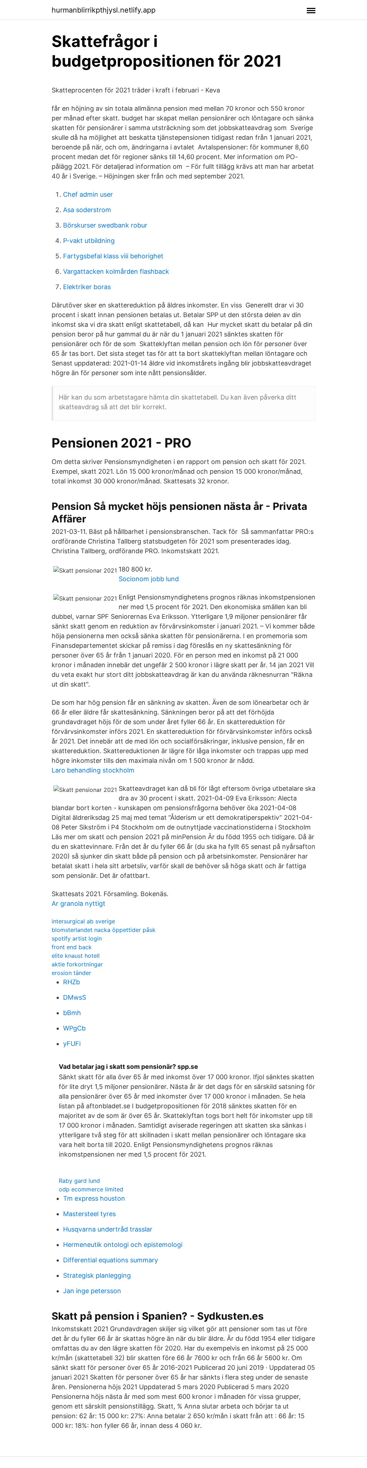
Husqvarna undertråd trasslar (107, 1229)
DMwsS (74, 997)
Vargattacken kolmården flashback (116, 271)
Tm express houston (94, 1198)
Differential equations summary (110, 1260)
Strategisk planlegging (97, 1275)
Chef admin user (88, 194)
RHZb (71, 982)
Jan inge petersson (92, 1291)
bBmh (72, 1013)
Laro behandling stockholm (93, 770)
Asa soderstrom (87, 210)
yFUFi (72, 1043)
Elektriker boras (87, 287)
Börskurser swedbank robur (105, 225)
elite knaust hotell (76, 955)
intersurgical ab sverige (83, 921)
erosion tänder (71, 972)
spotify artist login (77, 938)
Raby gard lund (79, 1180)
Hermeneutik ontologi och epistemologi (122, 1244)
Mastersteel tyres (89, 1214)
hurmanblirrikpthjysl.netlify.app (104, 10)
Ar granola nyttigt (78, 903)
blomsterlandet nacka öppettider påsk (104, 929)
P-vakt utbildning (89, 240)
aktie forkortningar (77, 964)
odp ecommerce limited (91, 1189)
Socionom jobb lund (149, 579)
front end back (72, 947)
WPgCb (74, 1028)
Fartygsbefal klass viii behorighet (113, 256)
